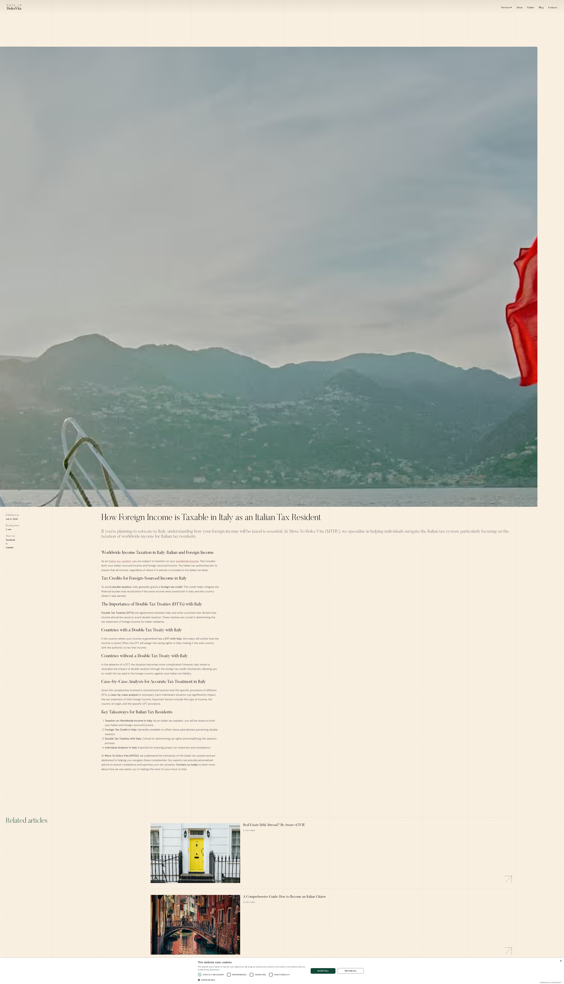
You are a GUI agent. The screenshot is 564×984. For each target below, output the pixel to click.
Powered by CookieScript (551, 982)
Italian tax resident (120, 561)
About (519, 7)
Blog (541, 7)
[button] (252, 980)
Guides (530, 7)
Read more (214, 969)
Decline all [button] (351, 971)
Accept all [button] (323, 971)
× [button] (561, 961)
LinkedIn (10, 547)
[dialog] (282, 971)
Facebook (10, 540)
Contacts (552, 7)
